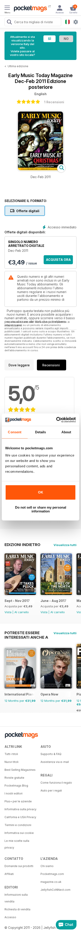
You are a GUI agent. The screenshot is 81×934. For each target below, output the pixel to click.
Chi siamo (47, 866)
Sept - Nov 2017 (17, 601)
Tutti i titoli (11, 754)
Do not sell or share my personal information (40, 509)
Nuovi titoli (11, 762)
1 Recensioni (54, 102)
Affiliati (9, 874)
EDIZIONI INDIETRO (22, 544)
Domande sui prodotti (18, 866)
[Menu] (7, 8)
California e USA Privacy (20, 817)
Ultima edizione (18, 66)
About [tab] (66, 432)
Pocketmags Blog (16, 785)
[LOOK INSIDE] (40, 169)
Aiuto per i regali (51, 790)
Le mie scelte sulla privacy (16, 844)
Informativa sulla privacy (20, 809)
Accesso (10, 917)
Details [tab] (40, 432)
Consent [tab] (14, 432)
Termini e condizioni (17, 825)
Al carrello (21, 612)
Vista (7, 612)
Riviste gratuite (14, 777)
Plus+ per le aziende (18, 801)
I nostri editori (13, 793)
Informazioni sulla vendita (16, 898)
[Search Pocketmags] (9, 22)
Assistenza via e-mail (54, 762)
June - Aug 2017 (53, 601)
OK (40, 492)
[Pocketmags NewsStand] (29, 9)
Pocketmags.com (52, 874)
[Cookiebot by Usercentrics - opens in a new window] (57, 420)
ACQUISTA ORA (58, 260)
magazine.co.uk (50, 882)
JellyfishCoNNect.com (55, 889)
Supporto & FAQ (50, 754)
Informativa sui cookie (19, 833)
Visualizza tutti (65, 545)
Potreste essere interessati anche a (26, 633)
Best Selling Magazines (20, 769)
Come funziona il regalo (56, 782)
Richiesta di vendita (17, 909)
